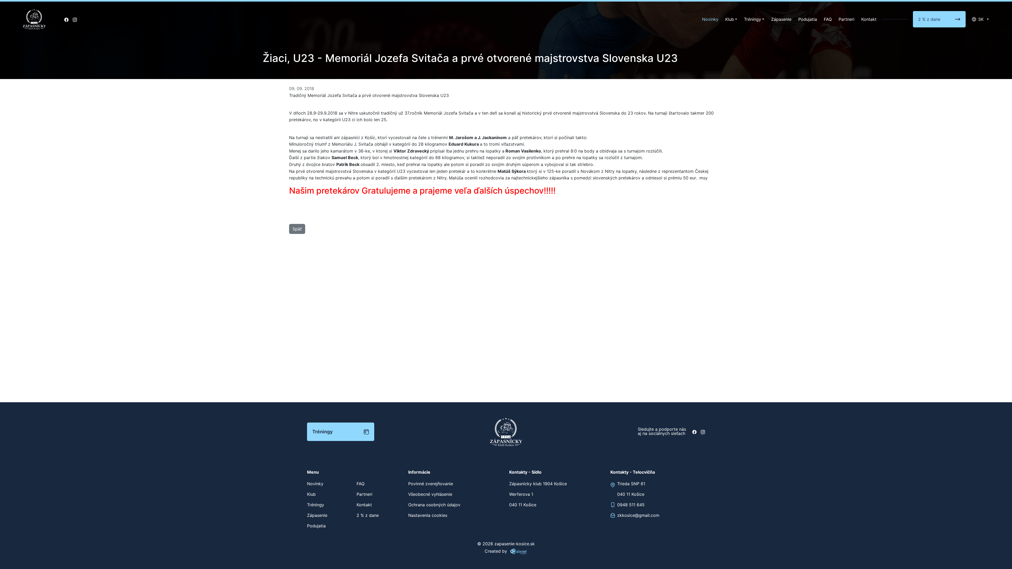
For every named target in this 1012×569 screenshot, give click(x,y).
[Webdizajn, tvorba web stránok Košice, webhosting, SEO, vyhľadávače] (518, 551)
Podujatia (807, 19)
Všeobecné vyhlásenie (430, 494)
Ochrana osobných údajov (434, 504)
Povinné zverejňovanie (430, 483)
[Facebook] (66, 19)
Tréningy (752, 19)
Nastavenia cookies (427, 515)
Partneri (846, 19)
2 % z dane (929, 19)
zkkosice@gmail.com (638, 515)
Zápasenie (781, 19)
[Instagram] (75, 19)
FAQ (828, 19)
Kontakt (869, 19)
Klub (729, 19)
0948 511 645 (631, 504)
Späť (297, 229)
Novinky (710, 19)
